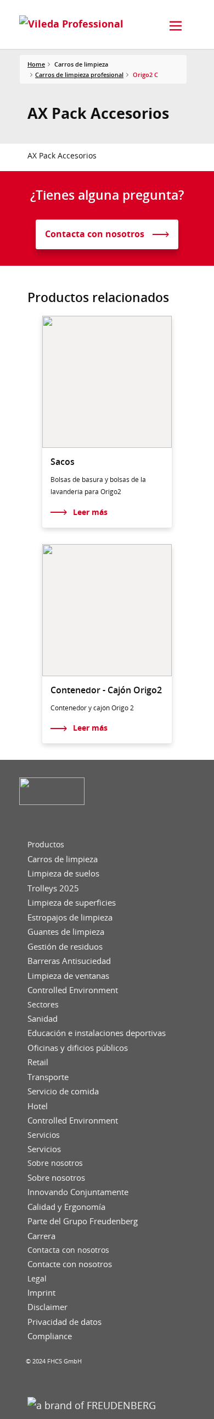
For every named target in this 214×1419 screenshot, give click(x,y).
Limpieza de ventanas (68, 976)
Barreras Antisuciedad (69, 961)
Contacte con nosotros (69, 1264)
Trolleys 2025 (53, 888)
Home (36, 64)
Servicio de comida (63, 1091)
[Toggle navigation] (176, 26)
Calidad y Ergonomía (66, 1207)
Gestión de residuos (65, 946)
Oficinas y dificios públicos (77, 1048)
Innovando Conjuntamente (77, 1192)
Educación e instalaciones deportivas (96, 1033)
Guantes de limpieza (65, 932)
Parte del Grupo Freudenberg (82, 1221)
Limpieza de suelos (63, 873)
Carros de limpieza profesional (79, 74)
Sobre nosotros (55, 1163)
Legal (37, 1279)
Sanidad (42, 1018)
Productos (45, 845)
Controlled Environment (72, 990)
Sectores (43, 1005)
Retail (37, 1062)
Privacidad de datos (64, 1322)
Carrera (41, 1236)
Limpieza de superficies (71, 902)
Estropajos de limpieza (69, 917)
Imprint (41, 1292)
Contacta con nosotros (68, 1250)
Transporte (48, 1077)
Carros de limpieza (62, 859)
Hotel (37, 1106)
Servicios (43, 1135)
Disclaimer (47, 1307)
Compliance (49, 1336)
